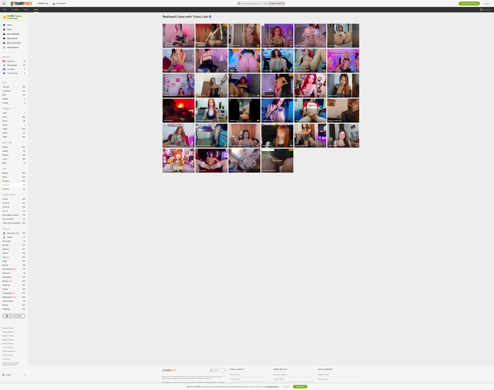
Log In (486, 4)
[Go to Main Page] (21, 3)
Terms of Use (8, 347)
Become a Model (9, 351)
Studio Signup (8, 355)
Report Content (8, 336)
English (216, 370)
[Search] (265, 3)
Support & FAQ (8, 328)
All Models (6, 359)
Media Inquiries (8, 340)
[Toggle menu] (4, 3)
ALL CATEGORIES (15, 316)
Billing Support (8, 332)
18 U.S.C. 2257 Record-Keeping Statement (11, 364)
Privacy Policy (8, 344)
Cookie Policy (272, 387)
